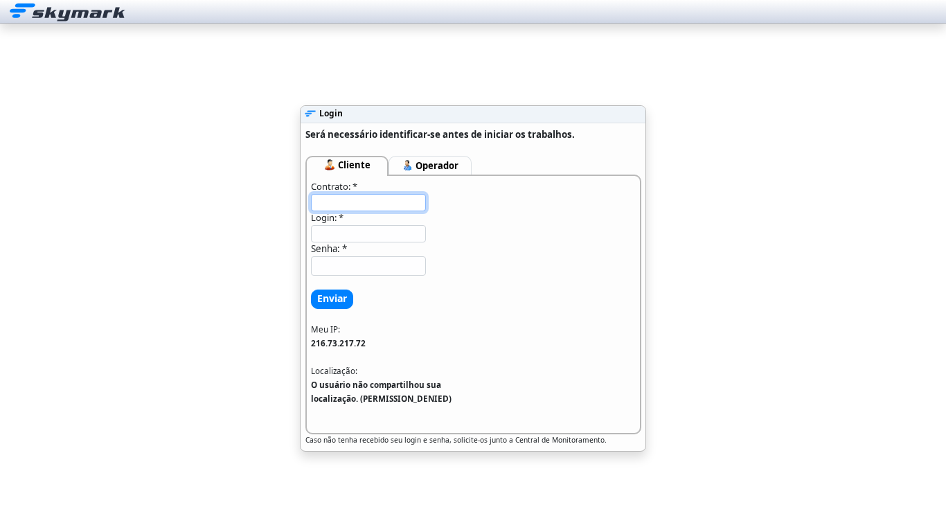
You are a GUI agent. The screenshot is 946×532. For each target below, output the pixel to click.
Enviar (332, 298)
